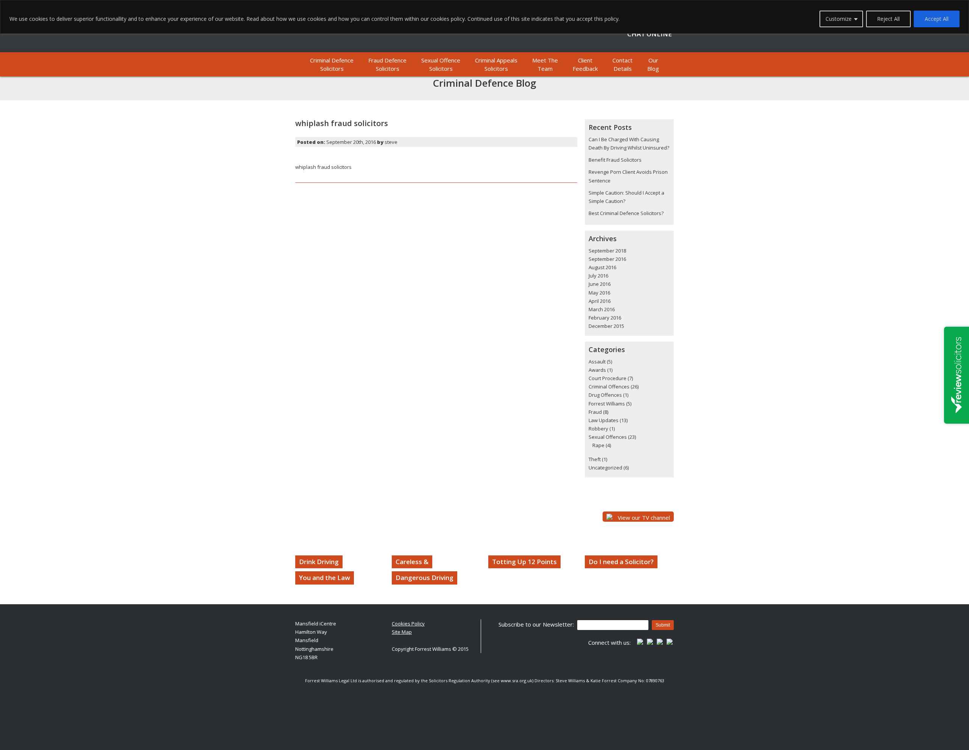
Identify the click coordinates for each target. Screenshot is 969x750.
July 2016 (598, 275)
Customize (839, 18)
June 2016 (600, 284)
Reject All (888, 18)
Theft (595, 459)
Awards (597, 369)
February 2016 (605, 317)
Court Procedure (607, 378)
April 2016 (600, 301)
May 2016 (599, 292)
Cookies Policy (408, 623)
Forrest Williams (607, 403)
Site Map (402, 631)
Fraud (595, 412)
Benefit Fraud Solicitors (615, 159)
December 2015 (606, 326)
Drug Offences (605, 394)
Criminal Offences (609, 386)
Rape (598, 445)
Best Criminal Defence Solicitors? (626, 213)
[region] (484, 17)
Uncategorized (605, 467)
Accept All (937, 18)
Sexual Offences (608, 436)
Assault (597, 361)
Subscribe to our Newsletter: (536, 624)
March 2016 (602, 309)
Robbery (598, 428)
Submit (663, 625)
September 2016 (607, 259)
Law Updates (603, 420)
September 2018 (607, 250)
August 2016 (602, 267)
